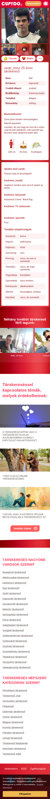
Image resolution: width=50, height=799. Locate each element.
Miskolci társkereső (13, 609)
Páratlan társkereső (13, 733)
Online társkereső (12, 717)
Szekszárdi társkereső (14, 641)
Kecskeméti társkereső (15, 604)
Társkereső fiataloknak (15, 743)
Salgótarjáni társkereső (15, 625)
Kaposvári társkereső (14, 599)
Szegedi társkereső (13, 630)
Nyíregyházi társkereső (15, 614)
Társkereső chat (11, 696)
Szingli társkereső (12, 738)
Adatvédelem (11, 769)
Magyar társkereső (12, 722)
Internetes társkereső (14, 748)
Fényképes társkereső (14, 690)
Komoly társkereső (12, 727)
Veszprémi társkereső (14, 662)
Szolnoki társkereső (13, 646)
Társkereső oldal (11, 754)
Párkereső (8, 706)
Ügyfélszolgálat (38, 769)
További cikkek (22, 528)
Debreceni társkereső (14, 583)
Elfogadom (25, 794)
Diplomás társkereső (13, 711)
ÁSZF (24, 769)
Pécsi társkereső (11, 620)
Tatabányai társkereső (14, 657)
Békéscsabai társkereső (15, 577)
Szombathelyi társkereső (16, 651)
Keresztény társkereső (14, 701)
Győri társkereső (11, 593)
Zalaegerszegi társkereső (16, 667)
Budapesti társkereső (14, 572)
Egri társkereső (10, 588)
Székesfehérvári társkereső (17, 635)
